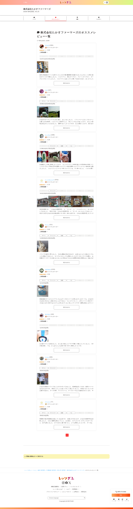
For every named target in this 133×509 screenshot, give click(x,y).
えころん (47, 135)
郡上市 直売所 (61, 470)
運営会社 (83, 491)
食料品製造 (31, 11)
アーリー (47, 402)
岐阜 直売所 (41, 470)
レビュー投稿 (114, 500)
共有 (122, 500)
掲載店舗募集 (55, 486)
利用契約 (74, 489)
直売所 (25, 11)
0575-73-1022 (121, 491)
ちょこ (47, 224)
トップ (34, 18)
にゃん (47, 357)
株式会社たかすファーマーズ (75, 470)
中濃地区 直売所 (51, 470)
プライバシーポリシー (52, 491)
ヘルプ (68, 489)
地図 (77, 18)
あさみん (47, 314)
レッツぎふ (28, 470)
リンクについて (74, 486)
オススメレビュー (56, 18)
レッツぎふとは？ (58, 489)
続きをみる (66, 83)
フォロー (118, 500)
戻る (26, 2)
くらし (34, 470)
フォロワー (98, 18)
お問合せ (76, 491)
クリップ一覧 (127, 500)
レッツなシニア (49, 179)
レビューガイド (66, 491)
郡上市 (37, 11)
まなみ (47, 45)
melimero (48, 269)
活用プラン (64, 486)
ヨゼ (46, 90)
